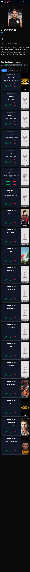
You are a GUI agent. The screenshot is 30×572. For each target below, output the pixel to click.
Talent (8, 6)
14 (14, 447)
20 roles (23, 64)
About (3, 43)
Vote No (14, 86)
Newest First (11, 70)
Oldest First (19, 70)
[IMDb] (2, 39)
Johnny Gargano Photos (12, 43)
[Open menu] (27, 2)
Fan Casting (3, 6)
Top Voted (4, 70)
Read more (3, 57)
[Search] (23, 2)
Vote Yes (8, 86)
